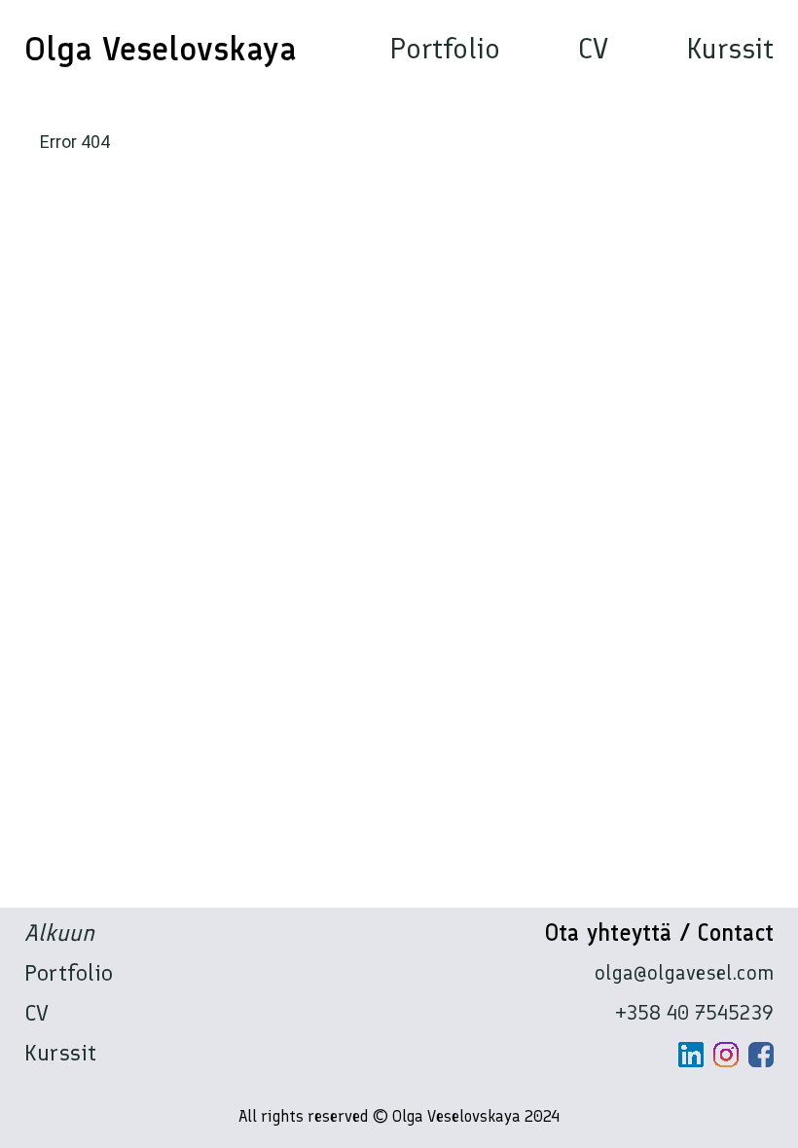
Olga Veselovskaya (160, 48)
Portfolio (444, 48)
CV (593, 48)
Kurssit (730, 48)
